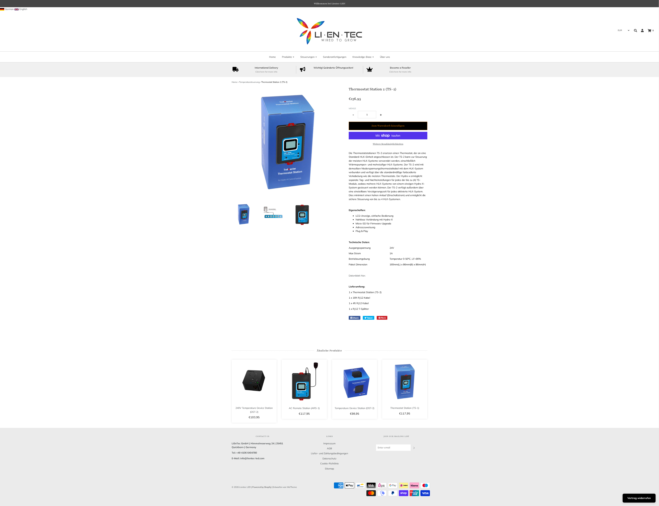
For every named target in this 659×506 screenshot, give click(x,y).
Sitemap (329, 468)
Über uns (385, 56)
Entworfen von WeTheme (285, 487)
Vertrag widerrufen (639, 498)
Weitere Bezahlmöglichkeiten (388, 144)
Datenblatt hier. (357, 275)
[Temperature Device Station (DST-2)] (354, 382)
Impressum (329, 443)
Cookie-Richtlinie (329, 463)
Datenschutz (329, 458)
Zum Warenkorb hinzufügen (388, 125)
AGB (329, 448)
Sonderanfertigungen (334, 56)
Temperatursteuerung (249, 82)
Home (272, 56)
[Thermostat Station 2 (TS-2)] (244, 214)
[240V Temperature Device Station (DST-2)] (254, 382)
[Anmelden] (641, 30)
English (23, 9)
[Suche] (635, 30)
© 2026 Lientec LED (241, 487)
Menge (352, 108)
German (9, 9)
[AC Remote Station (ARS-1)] (304, 382)
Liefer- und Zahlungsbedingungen (329, 453)
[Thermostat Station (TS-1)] (405, 382)
